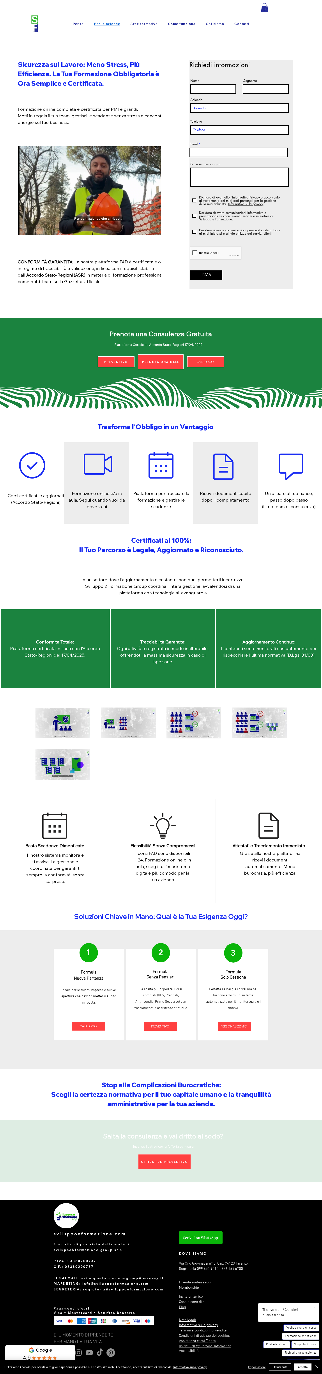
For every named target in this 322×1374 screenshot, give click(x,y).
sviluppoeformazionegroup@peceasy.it (122, 1278)
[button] (264, 7)
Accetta (302, 1367)
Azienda (196, 99)
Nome (194, 80)
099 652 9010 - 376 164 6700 (220, 1269)
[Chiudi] (316, 1366)
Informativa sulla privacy (190, 1367)
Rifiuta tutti (280, 1367)
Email (194, 144)
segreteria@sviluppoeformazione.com (123, 1289)
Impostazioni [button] (256, 1367)
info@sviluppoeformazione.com (115, 1283)
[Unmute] (31, 229)
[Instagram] (78, 1352)
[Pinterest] (110, 1352)
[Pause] (23, 229)
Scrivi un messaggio (204, 164)
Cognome (250, 80)
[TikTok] (100, 1352)
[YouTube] (89, 1352)
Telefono (196, 121)
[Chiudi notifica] (315, 1307)
